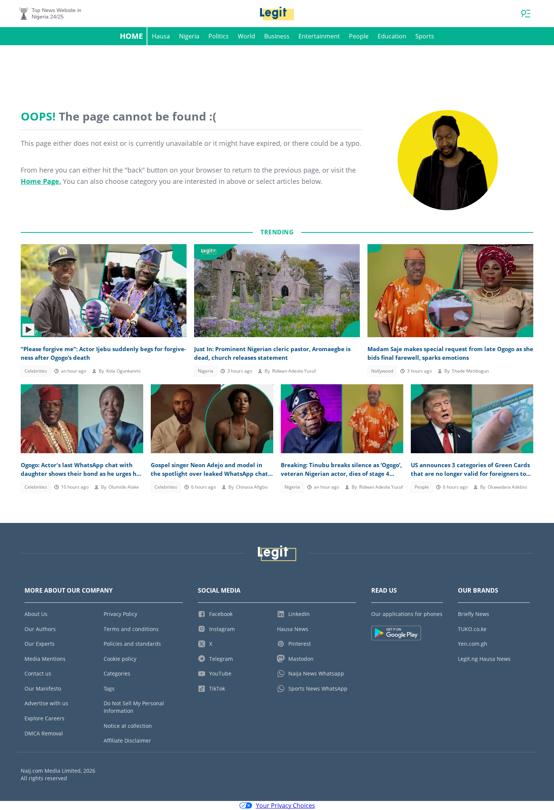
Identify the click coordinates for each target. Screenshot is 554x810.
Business (276, 36)
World (246, 36)
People (359, 36)
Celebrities (35, 371)
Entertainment (319, 36)
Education (392, 36)
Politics (218, 36)
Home (131, 36)
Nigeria (189, 36)
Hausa (161, 36)
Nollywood (382, 371)
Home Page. (41, 181)
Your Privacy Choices (285, 805)
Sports (424, 36)
